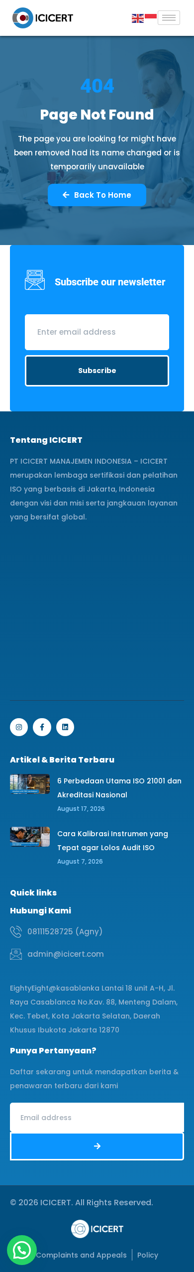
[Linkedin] (65, 727)
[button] (22, 1250)
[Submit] (97, 1146)
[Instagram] (19, 727)
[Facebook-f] (42, 727)
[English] (138, 17)
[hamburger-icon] (169, 17)
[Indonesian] (151, 17)
